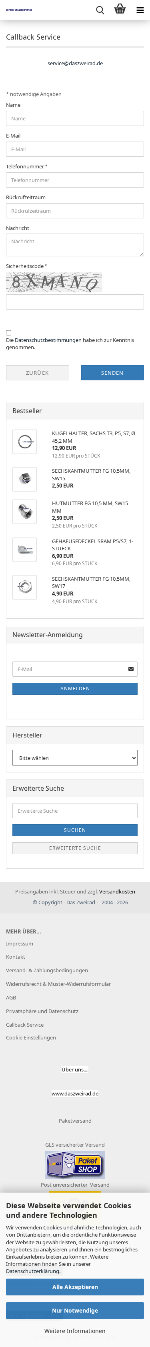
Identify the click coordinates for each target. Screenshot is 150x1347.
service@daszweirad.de (75, 63)
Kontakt (15, 956)
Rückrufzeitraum (26, 197)
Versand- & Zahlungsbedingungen (47, 970)
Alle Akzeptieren (75, 1287)
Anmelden (75, 688)
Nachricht (17, 228)
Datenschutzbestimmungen (48, 340)
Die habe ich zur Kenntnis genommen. (70, 343)
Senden (112, 372)
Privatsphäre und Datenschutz (42, 1011)
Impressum (19, 943)
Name (13, 104)
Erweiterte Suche (75, 848)
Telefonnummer (25, 166)
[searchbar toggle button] (100, 10)
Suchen (75, 830)
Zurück (37, 372)
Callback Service (25, 1024)
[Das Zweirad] (16, 10)
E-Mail (13, 135)
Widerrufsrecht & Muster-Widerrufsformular (58, 983)
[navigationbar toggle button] (140, 10)
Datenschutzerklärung (32, 1271)
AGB (11, 997)
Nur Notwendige (75, 1310)
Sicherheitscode (25, 266)
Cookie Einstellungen (31, 1037)
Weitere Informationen (75, 1331)
